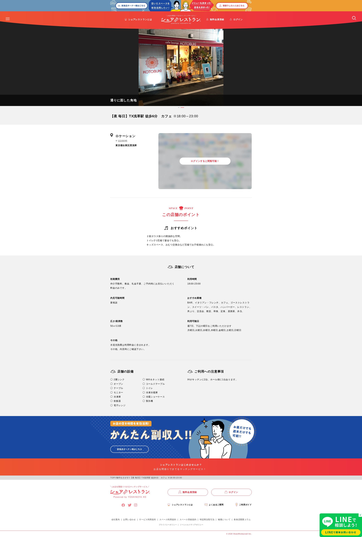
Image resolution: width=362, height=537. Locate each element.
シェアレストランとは (140, 19)
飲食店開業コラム (242, 519)
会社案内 (115, 519)
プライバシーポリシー (168, 525)
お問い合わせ (129, 519)
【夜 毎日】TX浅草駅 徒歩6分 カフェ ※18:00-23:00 (156, 478)
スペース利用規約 (167, 519)
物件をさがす (122, 478)
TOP (112, 478)
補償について (224, 519)
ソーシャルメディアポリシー (191, 525)
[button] (8, 19)
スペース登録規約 (188, 519)
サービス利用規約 (147, 519)
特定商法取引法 (207, 519)
